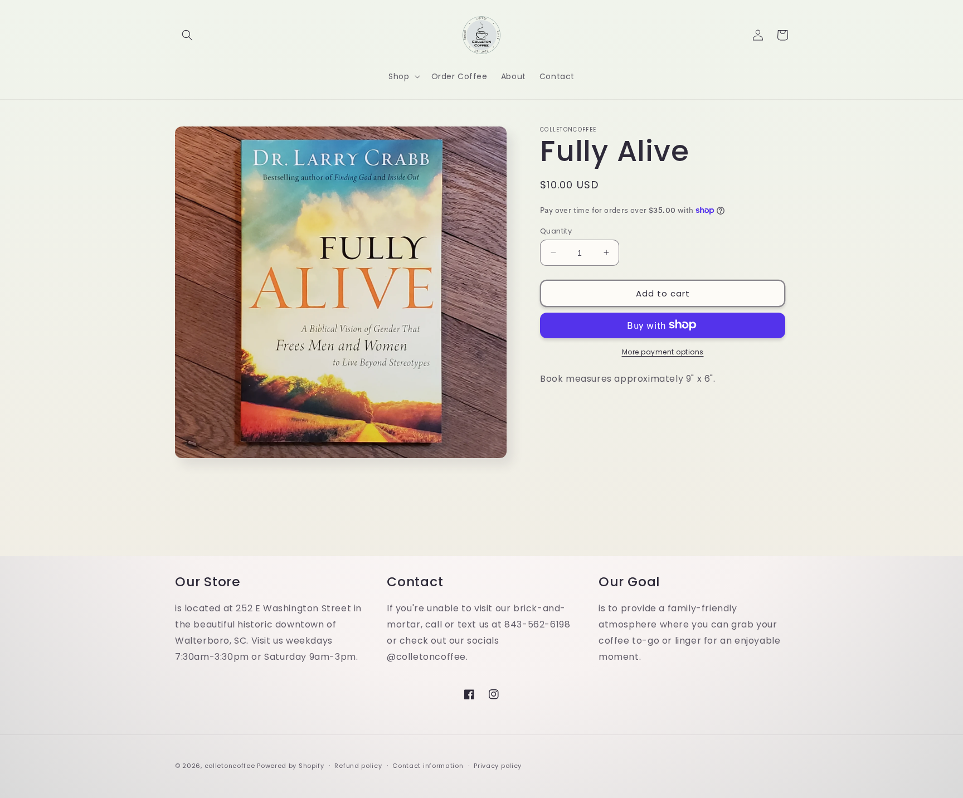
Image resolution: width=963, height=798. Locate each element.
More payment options (663, 351)
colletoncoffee (230, 765)
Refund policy (358, 765)
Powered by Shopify (290, 765)
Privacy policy (498, 765)
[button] (187, 35)
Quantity (556, 230)
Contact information (427, 765)
